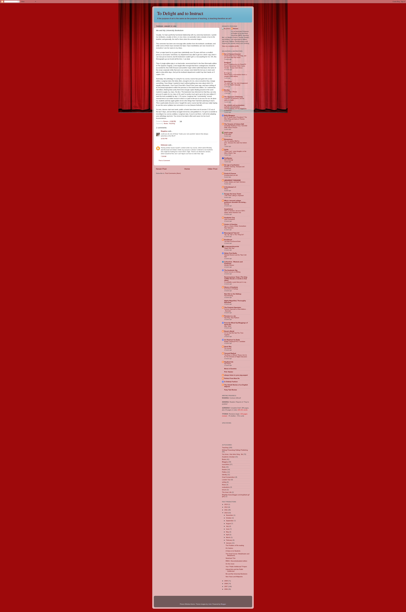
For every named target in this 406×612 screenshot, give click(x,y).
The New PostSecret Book (232, 241)
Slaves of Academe (231, 287)
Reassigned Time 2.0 (231, 233)
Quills (226, 149)
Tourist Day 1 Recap (230, 92)
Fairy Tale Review (230, 390)
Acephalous (228, 209)
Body (223, 467)
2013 (226, 504)
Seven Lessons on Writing (232, 272)
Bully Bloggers (229, 115)
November (229, 515)
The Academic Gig (230, 270)
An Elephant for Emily (232, 340)
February (229, 540)
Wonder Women (229, 265)
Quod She (227, 346)
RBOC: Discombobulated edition (236, 561)
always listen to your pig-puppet (236, 375)
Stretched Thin (230, 558)
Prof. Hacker (228, 372)
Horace (235, 28)
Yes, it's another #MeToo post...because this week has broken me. (235, 142)
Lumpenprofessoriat (231, 246)
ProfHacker (228, 158)
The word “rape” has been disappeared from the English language (236, 84)
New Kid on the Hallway (232, 294)
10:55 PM (164, 138)
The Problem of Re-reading (235, 545)
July (227, 526)
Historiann (228, 81)
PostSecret (228, 240)
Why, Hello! (227, 326)
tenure (224, 490)
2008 (226, 583)
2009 (226, 581)
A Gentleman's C (230, 187)
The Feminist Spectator (232, 307)
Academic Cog (229, 217)
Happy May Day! (229, 248)
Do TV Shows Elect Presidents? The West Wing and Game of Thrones (235, 118)
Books (166, 123)
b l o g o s (227, 73)
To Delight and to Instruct (180, 13)
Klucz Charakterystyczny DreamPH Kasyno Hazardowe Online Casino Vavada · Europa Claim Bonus (235, 66)
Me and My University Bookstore (236, 574)
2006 (226, 589)
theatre (224, 469)
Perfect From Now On (232, 378)
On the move (230, 564)
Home (187, 169)
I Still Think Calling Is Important (234, 195)
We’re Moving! (228, 160)
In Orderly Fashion (231, 381)
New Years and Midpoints (234, 576)
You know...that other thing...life (232, 454)
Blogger (223, 604)
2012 (226, 507)
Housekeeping (228, 295)
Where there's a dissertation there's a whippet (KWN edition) (235, 75)
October (229, 518)
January (229, 543)
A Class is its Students (233, 551)
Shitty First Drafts (230, 253)
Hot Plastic (227, 363)
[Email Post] (180, 121)
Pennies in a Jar (230, 316)
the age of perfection (231, 165)
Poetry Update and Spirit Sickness (234, 182)
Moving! (226, 204)
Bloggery (225, 462)
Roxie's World (229, 331)
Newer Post (161, 169)
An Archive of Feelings (231, 289)
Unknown (164, 145)
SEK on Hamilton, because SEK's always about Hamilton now (234, 211)
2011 (226, 510)
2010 (226, 513)
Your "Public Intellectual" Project (236, 566)
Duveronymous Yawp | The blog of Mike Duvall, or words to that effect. (235, 278)
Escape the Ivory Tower (232, 194)
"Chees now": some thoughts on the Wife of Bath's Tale (235, 152)
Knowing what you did (231, 175)
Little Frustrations (229, 219)
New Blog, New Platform (231, 318)
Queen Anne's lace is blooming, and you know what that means (235, 56)
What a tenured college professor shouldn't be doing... (235, 201)
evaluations (226, 487)
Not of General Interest (232, 54)
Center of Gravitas (230, 224)
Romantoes (228, 139)
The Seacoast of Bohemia (233, 97)
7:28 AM (163, 156)
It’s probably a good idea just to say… (236, 282)
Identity (224, 474)
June (228, 529)
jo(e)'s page (228, 132)
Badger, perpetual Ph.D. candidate (234, 341)
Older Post (212, 169)
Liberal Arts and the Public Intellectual (234, 570)
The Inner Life (226, 492)
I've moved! (227, 348)
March (228, 537)
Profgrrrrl (227, 62)
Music (224, 484)
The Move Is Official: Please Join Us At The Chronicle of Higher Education (235, 356)
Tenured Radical (230, 353)
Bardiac (227, 90)
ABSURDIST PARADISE (232, 180)
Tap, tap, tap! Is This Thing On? (234, 234)
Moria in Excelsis (230, 368)
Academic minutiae (228, 457)
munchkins (225, 464)
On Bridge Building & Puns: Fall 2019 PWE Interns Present (235, 126)
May (227, 532)
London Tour (226, 479)
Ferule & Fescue (230, 173)
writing (224, 482)
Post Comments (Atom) (173, 173)
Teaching (172, 123)
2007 (226, 586)
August (228, 523)
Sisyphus (164, 131)
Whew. (226, 189)
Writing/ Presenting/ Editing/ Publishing (235, 450)
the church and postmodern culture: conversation (234, 106)
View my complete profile (230, 46)
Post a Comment (164, 160)
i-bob (210, 604)
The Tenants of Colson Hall (234, 124)
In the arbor (227, 134)
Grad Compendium (228, 477)
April (227, 534)
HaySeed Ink (228, 362)
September (230, 521)
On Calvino (229, 548)
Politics (224, 472)
